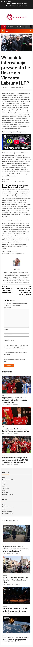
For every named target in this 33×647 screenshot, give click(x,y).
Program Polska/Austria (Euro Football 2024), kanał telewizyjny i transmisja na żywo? (24, 290)
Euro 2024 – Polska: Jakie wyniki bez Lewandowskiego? (8, 289)
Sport (3, 490)
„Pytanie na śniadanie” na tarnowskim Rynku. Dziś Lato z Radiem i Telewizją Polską (15, 580)
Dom (3, 477)
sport (2, 53)
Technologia (5, 488)
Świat (3, 482)
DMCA (25, 3)
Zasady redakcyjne (11, 5)
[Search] (30, 30)
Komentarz (7, 308)
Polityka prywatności (22, 5)
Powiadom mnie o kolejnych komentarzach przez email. (15, 353)
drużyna (21, 114)
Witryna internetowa (9, 340)
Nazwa (6, 329)
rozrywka (5, 544)
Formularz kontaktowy (17, 3)
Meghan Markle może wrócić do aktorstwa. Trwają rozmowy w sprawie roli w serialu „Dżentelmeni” (16, 549)
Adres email (7, 335)
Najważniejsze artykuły (8, 480)
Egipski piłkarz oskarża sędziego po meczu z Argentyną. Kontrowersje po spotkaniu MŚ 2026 (14, 400)
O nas (8, 3)
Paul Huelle (5, 87)
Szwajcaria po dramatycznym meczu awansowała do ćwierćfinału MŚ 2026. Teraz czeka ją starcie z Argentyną (15, 460)
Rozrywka (5, 492)
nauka (3, 486)
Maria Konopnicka (14, 404)
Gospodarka (5, 484)
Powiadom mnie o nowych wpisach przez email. (15, 360)
